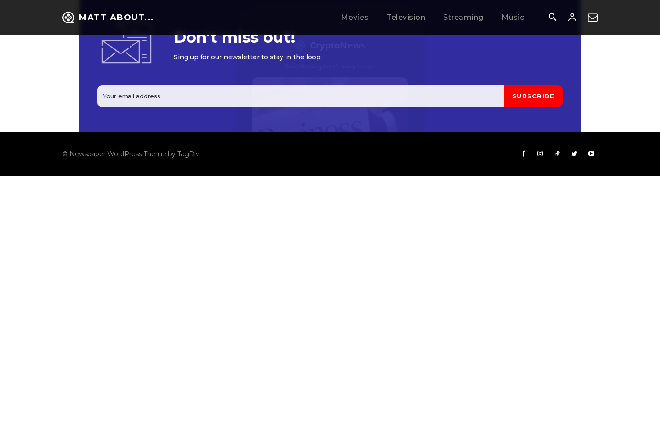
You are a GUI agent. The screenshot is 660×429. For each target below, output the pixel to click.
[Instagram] (540, 154)
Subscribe (533, 96)
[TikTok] (557, 154)
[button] (552, 18)
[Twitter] (574, 154)
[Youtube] (591, 154)
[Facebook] (523, 154)
